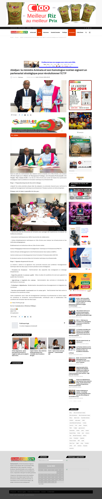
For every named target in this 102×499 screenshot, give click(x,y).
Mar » (42, 484)
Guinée (77, 430)
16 (61, 477)
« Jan (39, 484)
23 (62, 479)
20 (51, 479)
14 (54, 477)
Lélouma (87, 433)
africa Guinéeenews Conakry (79, 412)
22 (58, 479)
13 (51, 477)
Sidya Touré (71, 443)
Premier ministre (72, 440)
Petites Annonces (36, 28)
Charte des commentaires (33, 491)
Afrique (70, 417)
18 (43, 479)
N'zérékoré (76, 438)
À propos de (13, 491)
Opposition (82, 438)
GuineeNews (71, 173)
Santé (83, 440)
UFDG (70, 445)
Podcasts (75, 173)
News (39, 32)
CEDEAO (71, 420)
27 (51, 482)
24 (40, 482)
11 (43, 477)
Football (75, 428)
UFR (75, 445)
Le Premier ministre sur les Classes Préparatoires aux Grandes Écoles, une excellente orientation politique (80, 350)
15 (58, 477)
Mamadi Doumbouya (77, 435)
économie (71, 448)
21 (54, 479)
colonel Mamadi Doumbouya (75, 422)
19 (47, 479)
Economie (72, 32)
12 (47, 477)
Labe (83, 433)
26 (47, 482)
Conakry (84, 422)
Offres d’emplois (21, 28)
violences (79, 445)
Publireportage (13, 28)
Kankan (87, 430)
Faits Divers (80, 32)
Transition (87, 443)
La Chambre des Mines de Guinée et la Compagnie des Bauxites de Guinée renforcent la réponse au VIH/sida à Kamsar (79, 332)
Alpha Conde (76, 417)
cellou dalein (77, 420)
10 (40, 477)
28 (54, 482)
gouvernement (82, 428)
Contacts (43, 491)
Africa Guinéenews (73, 415)
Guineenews (72, 430)
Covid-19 (71, 425)
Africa (70, 412)
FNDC (70, 428)
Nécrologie (29, 28)
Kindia (78, 433)
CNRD (83, 420)
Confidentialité (50, 491)
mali (70, 435)
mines (70, 438)
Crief (76, 425)
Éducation (85, 445)
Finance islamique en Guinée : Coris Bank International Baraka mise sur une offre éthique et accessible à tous (80, 393)
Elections (85, 425)
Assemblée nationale (85, 417)
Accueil (34, 32)
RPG (79, 440)
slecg (82, 443)
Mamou (84, 435)
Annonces (46, 32)
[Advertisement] (51, 49)
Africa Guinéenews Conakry (84, 415)
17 (40, 479)
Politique (64, 32)
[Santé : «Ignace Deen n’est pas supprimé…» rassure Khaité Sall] (56, 343)
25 (43, 482)
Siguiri (77, 443)
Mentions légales (22, 491)
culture (80, 425)
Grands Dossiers (55, 32)
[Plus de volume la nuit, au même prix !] (72, 342)
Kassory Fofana (72, 433)
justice (82, 430)
